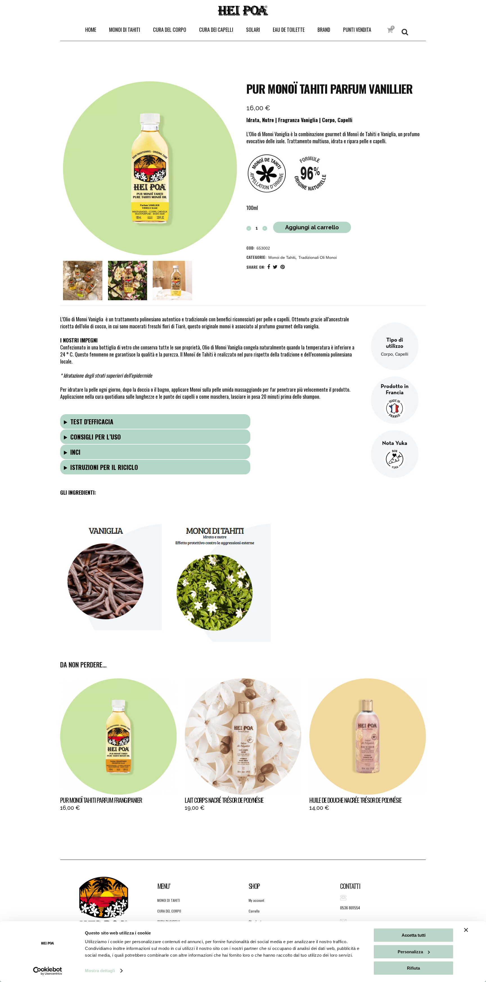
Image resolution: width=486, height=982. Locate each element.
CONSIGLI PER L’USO (95, 436)
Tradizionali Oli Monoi (317, 257)
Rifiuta (413, 968)
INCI (75, 452)
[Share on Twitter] (275, 266)
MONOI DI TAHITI (168, 900)
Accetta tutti (414, 935)
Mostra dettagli (100, 970)
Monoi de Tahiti (281, 257)
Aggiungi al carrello (312, 227)
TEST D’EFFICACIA (91, 421)
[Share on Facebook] (268, 266)
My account (256, 900)
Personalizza (410, 951)
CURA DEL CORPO (169, 911)
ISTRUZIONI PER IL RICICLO (104, 467)
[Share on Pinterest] (282, 266)
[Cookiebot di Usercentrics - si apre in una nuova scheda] (47, 971)
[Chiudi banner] (466, 930)
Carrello (254, 911)
